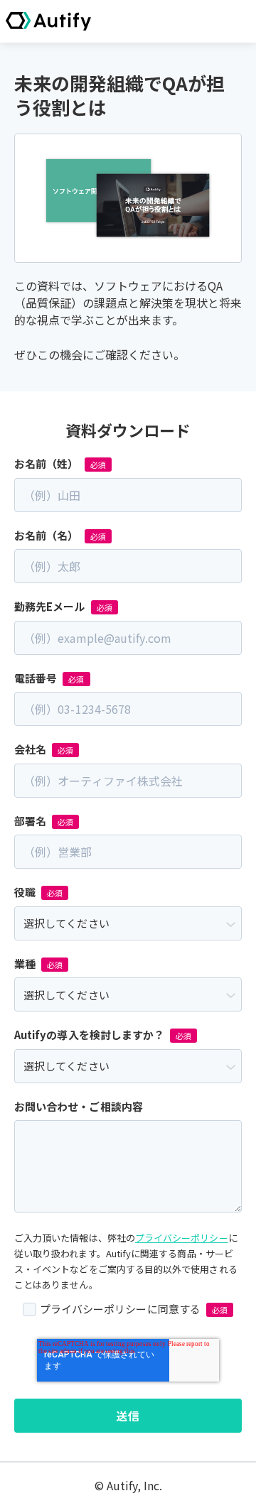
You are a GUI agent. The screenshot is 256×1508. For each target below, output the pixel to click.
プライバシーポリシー (181, 1237)
